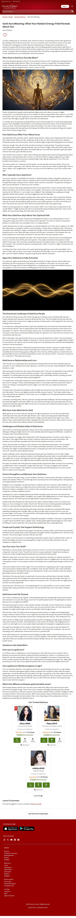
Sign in (65, 6)
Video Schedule (33, 741)
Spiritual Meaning (19, 17)
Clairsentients (8, 869)
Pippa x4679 (52, 723)
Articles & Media (7, 17)
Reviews (6, 857)
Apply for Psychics (9, 895)
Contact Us (7, 891)
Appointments (26, 745)
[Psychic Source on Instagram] (4, 840)
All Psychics (7, 863)
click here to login (36, 804)
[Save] (5, 35)
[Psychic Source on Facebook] (18, 840)
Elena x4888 (25, 723)
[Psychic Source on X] (8, 840)
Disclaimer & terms (42, 907)
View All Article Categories (37, 814)
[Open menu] (72, 6)
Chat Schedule (25, 741)
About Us (6, 851)
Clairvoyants (7, 871)
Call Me (17, 741)
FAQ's (5, 893)
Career (6, 865)
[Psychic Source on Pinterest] (15, 840)
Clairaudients (7, 867)
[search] (72, 11)
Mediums (6, 874)
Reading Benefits (9, 855)
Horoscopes (7, 881)
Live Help (6, 889)
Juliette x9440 (38, 768)
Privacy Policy (32, 907)
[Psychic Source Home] (10, 6)
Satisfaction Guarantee (10, 853)
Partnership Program (10, 883)
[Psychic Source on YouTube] (11, 840)
